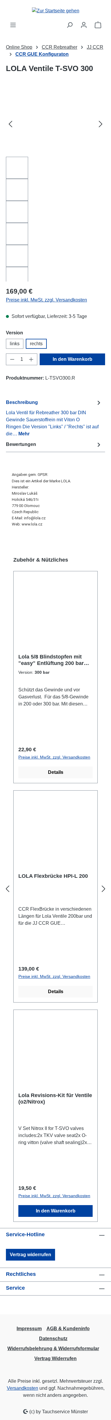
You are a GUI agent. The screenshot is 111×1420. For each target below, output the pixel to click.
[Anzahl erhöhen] (31, 359)
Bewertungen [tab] (21, 444)
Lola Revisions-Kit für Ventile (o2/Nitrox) (55, 1098)
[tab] (54, 418)
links (15, 343)
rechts (36, 343)
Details (55, 772)
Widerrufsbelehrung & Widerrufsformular (53, 1348)
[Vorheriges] (10, 123)
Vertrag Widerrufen (55, 1358)
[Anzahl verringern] (12, 359)
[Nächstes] (100, 123)
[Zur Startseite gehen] (55, 10)
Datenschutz (53, 1338)
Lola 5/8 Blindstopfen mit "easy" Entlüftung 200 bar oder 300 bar (51, 660)
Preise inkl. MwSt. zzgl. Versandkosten (46, 299)
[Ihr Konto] (84, 25)
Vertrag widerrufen (30, 1254)
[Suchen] (69, 25)
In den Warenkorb (72, 359)
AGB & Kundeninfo (68, 1328)
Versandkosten (22, 1388)
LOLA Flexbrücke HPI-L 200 (53, 876)
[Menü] (13, 25)
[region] (55, 186)
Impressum (29, 1328)
